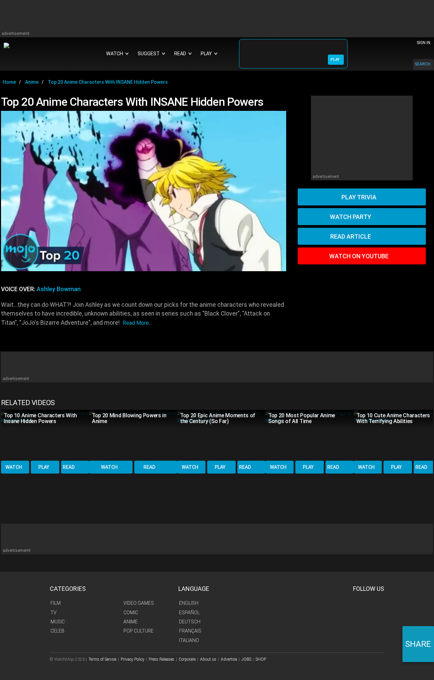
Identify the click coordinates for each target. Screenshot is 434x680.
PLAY (335, 59)
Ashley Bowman (59, 289)
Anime (130, 621)
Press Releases (161, 659)
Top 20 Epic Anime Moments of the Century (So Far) (217, 418)
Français (190, 631)
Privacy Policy (132, 659)
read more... (137, 323)
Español (189, 612)
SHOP (261, 659)
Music (58, 621)
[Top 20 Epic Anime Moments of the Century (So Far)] (221, 435)
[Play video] (143, 191)
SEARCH (422, 64)
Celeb (57, 631)
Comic (130, 612)
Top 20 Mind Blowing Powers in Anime (129, 418)
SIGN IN (423, 42)
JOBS (246, 659)
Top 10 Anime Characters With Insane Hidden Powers (40, 418)
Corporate (187, 659)
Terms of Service (102, 659)
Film (56, 603)
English (188, 603)
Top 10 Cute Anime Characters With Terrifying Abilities (393, 418)
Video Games (138, 603)
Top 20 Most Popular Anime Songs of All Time (301, 418)
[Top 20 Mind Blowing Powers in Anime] (133, 435)
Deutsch (189, 621)
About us (208, 659)
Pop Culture (138, 631)
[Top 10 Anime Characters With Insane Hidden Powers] (45, 435)
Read (69, 467)
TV (54, 612)
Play (43, 467)
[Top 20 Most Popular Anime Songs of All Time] (309, 435)
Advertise (229, 659)
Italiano (189, 640)
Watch (13, 467)
